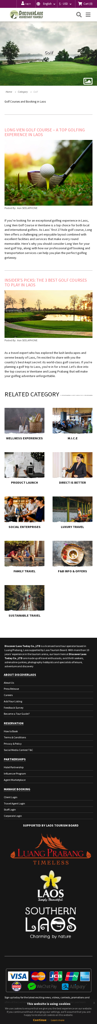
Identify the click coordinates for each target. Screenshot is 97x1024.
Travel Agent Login (14, 803)
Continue (39, 1020)
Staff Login (10, 809)
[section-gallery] (87, 81)
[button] (46, 4)
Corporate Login (13, 815)
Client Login (10, 797)
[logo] (26, 14)
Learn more (57, 1020)
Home (9, 91)
